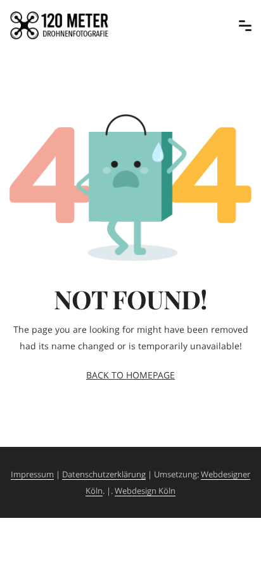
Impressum (32, 474)
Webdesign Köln (145, 490)
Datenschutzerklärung (104, 474)
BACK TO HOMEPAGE (130, 375)
